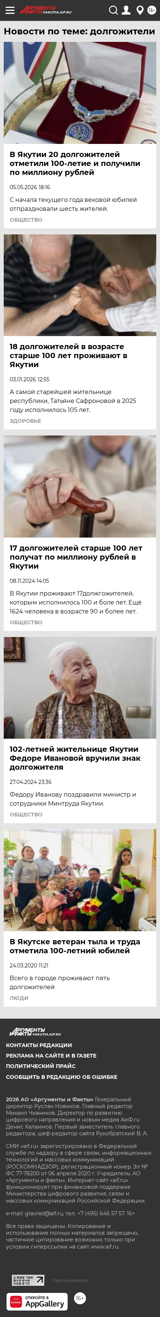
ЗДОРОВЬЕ (25, 421)
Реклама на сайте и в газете (51, 1055)
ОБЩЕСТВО (26, 219)
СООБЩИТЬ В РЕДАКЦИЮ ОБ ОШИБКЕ (61, 1077)
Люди (19, 998)
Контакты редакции (39, 1045)
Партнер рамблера (70, 1280)
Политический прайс (41, 1066)
